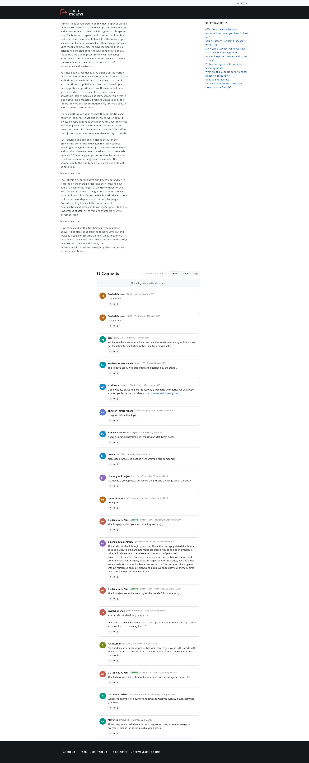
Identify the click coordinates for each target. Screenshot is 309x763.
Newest (174, 273)
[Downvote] (117, 304)
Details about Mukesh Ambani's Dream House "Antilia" (224, 85)
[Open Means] (72, 12)
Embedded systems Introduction (224, 64)
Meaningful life (214, 67)
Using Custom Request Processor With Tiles (224, 42)
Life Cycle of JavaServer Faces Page (225, 48)
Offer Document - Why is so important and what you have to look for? (226, 33)
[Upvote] (110, 304)
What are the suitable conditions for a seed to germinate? (226, 73)
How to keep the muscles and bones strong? (226, 58)
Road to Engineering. (217, 79)
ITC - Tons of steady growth (221, 52)
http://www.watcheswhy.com (162, 393)
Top (196, 273)
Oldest (186, 273)
